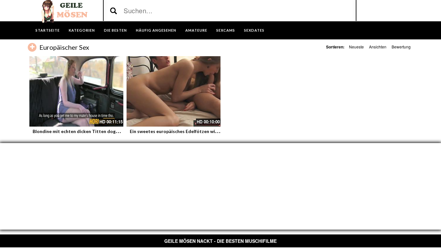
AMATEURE (196, 30)
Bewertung (401, 46)
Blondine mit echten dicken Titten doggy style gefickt (90, 131)
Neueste (356, 46)
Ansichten (377, 46)
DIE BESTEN (115, 30)
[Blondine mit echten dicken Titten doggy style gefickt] (76, 91)
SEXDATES (254, 30)
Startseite (48, 30)
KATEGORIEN (82, 30)
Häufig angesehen (156, 30)
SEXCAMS (225, 30)
